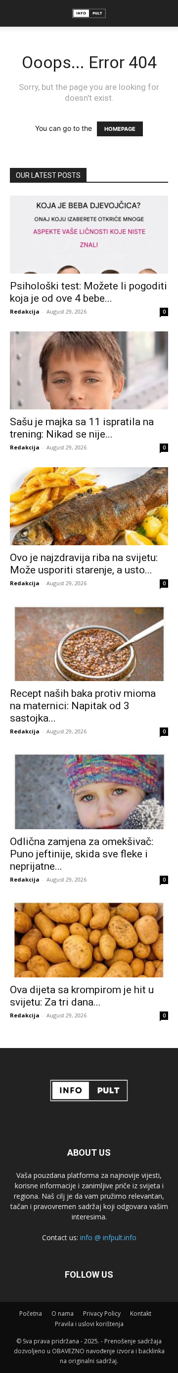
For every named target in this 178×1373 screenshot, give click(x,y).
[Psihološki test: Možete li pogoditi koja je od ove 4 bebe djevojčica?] (89, 235)
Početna (30, 1313)
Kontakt (140, 1313)
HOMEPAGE (119, 128)
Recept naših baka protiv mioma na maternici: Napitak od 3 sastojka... (83, 705)
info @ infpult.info (108, 1237)
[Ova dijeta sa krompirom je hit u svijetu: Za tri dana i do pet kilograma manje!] (89, 938)
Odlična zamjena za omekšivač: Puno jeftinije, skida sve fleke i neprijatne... (81, 854)
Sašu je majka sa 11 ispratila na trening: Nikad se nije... (82, 428)
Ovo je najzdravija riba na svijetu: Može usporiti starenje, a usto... (84, 564)
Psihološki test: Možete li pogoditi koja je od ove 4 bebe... (88, 292)
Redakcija (25, 311)
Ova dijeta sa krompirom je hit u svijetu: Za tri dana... (82, 996)
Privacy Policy (102, 1313)
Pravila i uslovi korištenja (89, 1324)
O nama (62, 1313)
